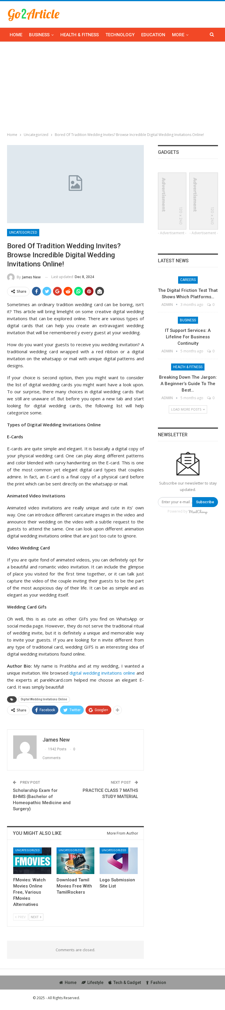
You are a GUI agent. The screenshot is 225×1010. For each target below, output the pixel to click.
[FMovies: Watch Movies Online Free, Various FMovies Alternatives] (32, 860)
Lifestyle (95, 982)
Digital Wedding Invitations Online (44, 699)
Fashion (158, 982)
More (178, 34)
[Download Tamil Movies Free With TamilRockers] (76, 860)
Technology (119, 34)
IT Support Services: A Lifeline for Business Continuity (188, 337)
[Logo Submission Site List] (119, 860)
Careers (188, 280)
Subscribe (205, 502)
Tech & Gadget (127, 982)
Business (39, 34)
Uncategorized (23, 232)
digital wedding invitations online (102, 673)
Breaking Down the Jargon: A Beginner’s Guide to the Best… (188, 384)
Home (16, 34)
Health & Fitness (79, 34)
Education (153, 34)
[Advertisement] (112, 86)
